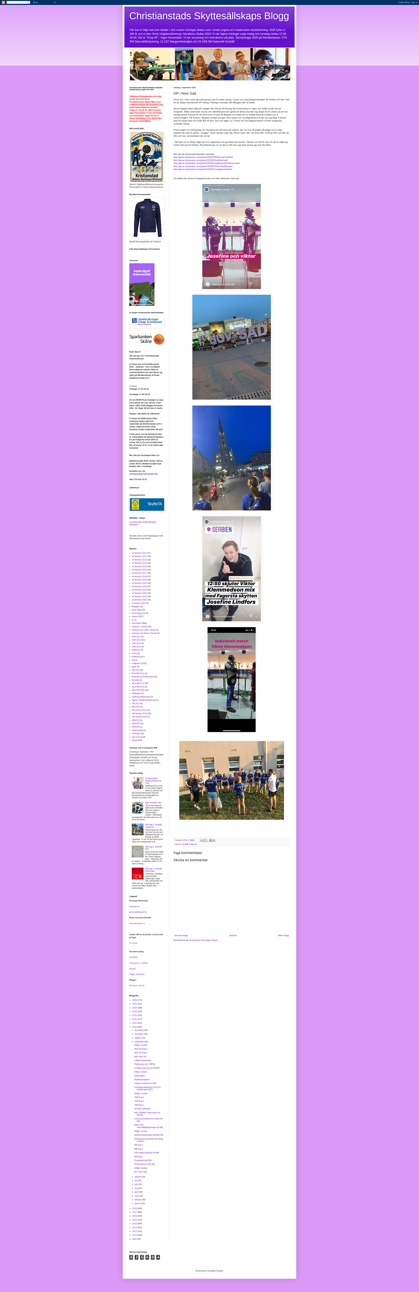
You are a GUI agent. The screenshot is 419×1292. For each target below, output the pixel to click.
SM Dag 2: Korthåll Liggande (153, 826)
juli (136, 1180)
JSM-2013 (136, 647)
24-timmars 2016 (139, 570)
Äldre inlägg (283, 935)
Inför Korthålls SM (153, 803)
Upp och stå (137, 737)
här (146, 378)
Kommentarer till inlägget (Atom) (203, 940)
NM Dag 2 (138, 1149)
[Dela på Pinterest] (214, 840)
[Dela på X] (207, 840)
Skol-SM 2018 (138, 690)
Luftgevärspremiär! (142, 1060)
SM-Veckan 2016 (139, 713)
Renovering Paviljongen (142, 677)
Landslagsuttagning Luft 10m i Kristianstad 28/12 (147, 1088)
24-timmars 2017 (139, 573)
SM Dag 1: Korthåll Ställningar (153, 870)
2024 (134, 1008)
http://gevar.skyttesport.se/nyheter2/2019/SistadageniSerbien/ (202, 169)
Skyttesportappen (142, 1079)
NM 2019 (136, 670)
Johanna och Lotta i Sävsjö (144, 630)
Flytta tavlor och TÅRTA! (144, 1064)
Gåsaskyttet (139, 1076)
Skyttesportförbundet (141, 697)
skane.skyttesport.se (137, 923)
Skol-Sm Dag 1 (141, 1053)
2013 (134, 1227)
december (139, 1030)
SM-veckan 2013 (139, 710)
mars (137, 1196)
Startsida (233, 935)
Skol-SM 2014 (138, 687)
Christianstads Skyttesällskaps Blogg (209, 15)
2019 (134, 1027)
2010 (134, 1239)
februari (138, 1200)
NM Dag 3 (138, 1145)
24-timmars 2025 (139, 596)
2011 (134, 1235)
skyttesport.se (134, 906)
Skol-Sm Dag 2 (141, 1049)
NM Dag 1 (138, 1156)
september (140, 1042)
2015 (134, 1220)
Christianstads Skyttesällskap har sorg (153, 780)
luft (133, 660)
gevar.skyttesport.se (138, 912)
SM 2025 (136, 707)
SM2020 (135, 720)
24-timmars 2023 (139, 590)
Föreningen (137, 613)
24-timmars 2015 (139, 566)
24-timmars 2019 (139, 580)
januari (138, 1203)
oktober (138, 1038)
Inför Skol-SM (140, 1056)
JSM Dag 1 (139, 1105)
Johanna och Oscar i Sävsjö (144, 633)
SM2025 (135, 723)
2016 (134, 1216)
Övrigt (134, 740)
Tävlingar (136, 733)
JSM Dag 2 (139, 1101)
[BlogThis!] (204, 840)
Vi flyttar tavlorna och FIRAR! (147, 1068)
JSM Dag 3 (139, 1097)
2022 (134, 1015)
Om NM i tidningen (142, 1109)
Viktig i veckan (140, 1072)
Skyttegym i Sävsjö (136, 985)
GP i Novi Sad (140, 1172)
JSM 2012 (136, 640)
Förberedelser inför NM (144, 1164)
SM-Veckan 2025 (139, 717)
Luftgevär (193, 844)
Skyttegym (136, 693)
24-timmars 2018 (139, 576)
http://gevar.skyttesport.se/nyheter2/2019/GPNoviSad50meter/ (203, 166)
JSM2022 (136, 650)
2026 (134, 1000)
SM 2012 (136, 703)
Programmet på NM (143, 1160)
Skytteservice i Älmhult (138, 963)
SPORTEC (133, 957)
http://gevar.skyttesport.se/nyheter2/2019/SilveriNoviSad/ (200, 160)
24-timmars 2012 (139, 556)
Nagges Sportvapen (137, 974)
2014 (134, 1223)
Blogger (219, 1271)
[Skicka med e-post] (201, 840)
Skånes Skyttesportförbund (144, 700)
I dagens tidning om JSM (145, 1083)
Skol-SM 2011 (138, 683)
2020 (134, 1023)
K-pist (134, 653)
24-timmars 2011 (139, 553)
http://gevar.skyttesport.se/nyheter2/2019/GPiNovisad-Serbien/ (203, 157)
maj (136, 1188)
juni (136, 1184)
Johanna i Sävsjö (139, 627)
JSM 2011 (136, 637)
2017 (134, 1212)
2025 (134, 1004)
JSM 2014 (136, 643)
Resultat (135, 680)
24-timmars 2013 (139, 560)
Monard (132, 968)
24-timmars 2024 (139, 593)
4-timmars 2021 (139, 603)
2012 (134, 1231)
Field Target (137, 610)
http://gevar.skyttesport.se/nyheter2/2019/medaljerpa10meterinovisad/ (206, 163)
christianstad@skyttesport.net (143, 474)
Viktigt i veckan (140, 1045)
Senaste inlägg (181, 935)
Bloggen (135, 606)
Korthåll (185, 844)
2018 (134, 1208)
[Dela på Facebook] (210, 840)
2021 (134, 1019)
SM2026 (135, 727)
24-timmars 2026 (139, 600)
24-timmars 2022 (139, 586)
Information (137, 623)
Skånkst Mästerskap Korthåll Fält (148, 1135)
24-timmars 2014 (139, 563)
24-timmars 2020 (139, 583)
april (137, 1192)
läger (134, 667)
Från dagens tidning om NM (146, 1153)
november (139, 1034)
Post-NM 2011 (138, 673)
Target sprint (137, 730)
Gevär (134, 616)
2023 (134, 1011)
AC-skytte (133, 943)
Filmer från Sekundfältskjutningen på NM (148, 1126)
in (132, 620)
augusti (138, 1177)
